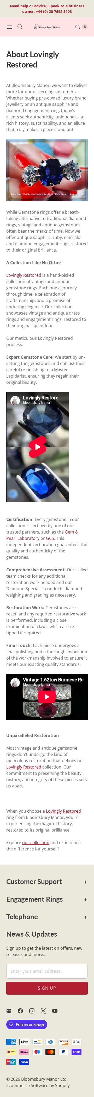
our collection (35, 842)
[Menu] (9, 26)
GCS (50, 538)
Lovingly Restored (23, 275)
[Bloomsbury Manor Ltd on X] (46, 1011)
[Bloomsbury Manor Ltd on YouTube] (58, 1011)
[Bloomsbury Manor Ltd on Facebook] (23, 1011)
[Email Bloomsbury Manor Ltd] (12, 1011)
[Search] (20, 26)
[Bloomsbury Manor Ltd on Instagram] (35, 1011)
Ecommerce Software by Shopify (38, 1085)
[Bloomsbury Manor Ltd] (47, 27)
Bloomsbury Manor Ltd (44, 1079)
